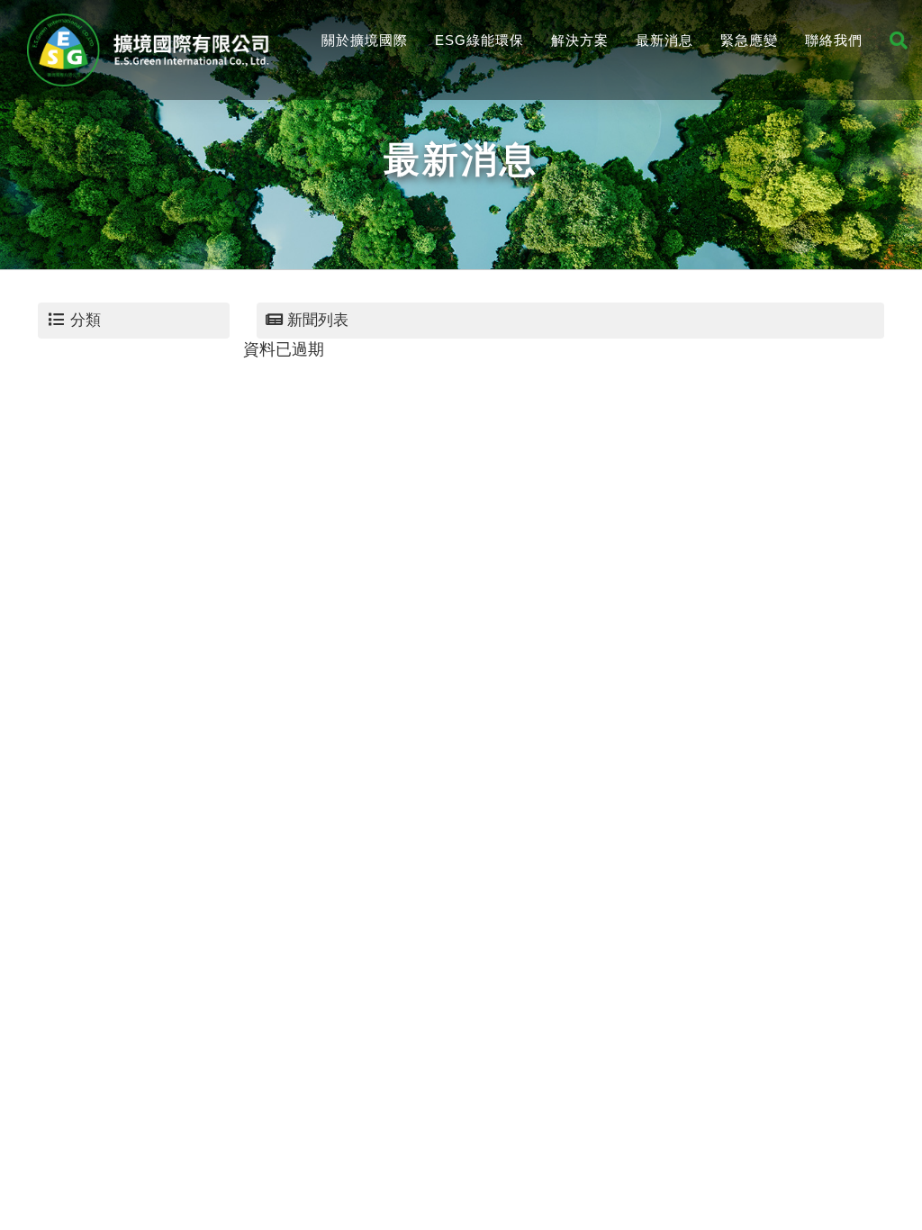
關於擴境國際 (364, 40)
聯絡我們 (834, 40)
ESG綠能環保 (479, 40)
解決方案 (580, 40)
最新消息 (664, 40)
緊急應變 (749, 40)
